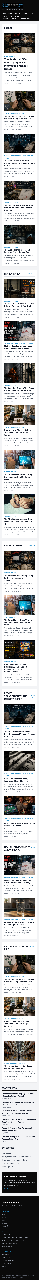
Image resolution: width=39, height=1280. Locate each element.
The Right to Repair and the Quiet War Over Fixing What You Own (19, 117)
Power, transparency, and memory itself (16, 1156)
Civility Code (28, 13)
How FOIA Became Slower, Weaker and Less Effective (16, 779)
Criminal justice (11, 203)
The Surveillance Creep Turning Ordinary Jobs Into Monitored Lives (18, 477)
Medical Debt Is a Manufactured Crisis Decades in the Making (18, 347)
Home (4, 13)
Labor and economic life (14, 113)
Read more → (9, 1189)
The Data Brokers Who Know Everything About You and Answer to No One (19, 163)
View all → (31, 274)
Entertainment (10, 56)
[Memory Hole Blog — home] (19, 5)
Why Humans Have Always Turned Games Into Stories (19, 824)
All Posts (4, 1217)
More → (32, 545)
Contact (5, 16)
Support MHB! (25, 18)
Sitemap (4, 1266)
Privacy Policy (6, 1263)
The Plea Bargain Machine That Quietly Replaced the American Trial (18, 521)
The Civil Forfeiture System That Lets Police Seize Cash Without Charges (18, 207)
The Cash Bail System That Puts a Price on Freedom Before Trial (19, 304)
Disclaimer (15, 16)
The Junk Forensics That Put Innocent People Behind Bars (17, 251)
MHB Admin (7, 84)
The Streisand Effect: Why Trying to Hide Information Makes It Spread (16, 63)
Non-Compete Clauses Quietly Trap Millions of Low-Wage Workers (17, 432)
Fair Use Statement (9, 18)
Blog (10, 13)
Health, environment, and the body (18, 343)
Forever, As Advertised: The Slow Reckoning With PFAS (19, 923)
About (17, 13)
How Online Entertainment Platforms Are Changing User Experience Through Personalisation (17, 668)
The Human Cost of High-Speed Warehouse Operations (18, 1067)
